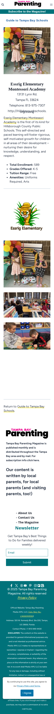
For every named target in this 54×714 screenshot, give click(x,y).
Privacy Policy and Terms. (28, 686)
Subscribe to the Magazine (26, 11)
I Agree (27, 693)
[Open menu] (52, 4)
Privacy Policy (27, 597)
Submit (27, 562)
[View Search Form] (2, 4)
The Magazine (28, 522)
